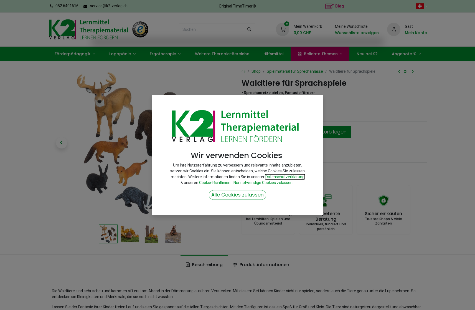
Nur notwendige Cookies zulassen (263, 182)
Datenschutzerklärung (284, 177)
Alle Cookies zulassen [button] (237, 194)
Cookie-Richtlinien (214, 182)
